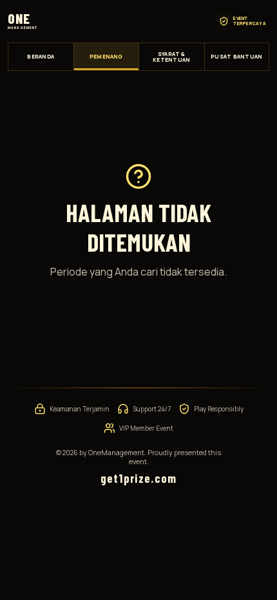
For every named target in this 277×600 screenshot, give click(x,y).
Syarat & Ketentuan (171, 56)
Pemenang (106, 56)
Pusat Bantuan (236, 56)
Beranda (40, 56)
